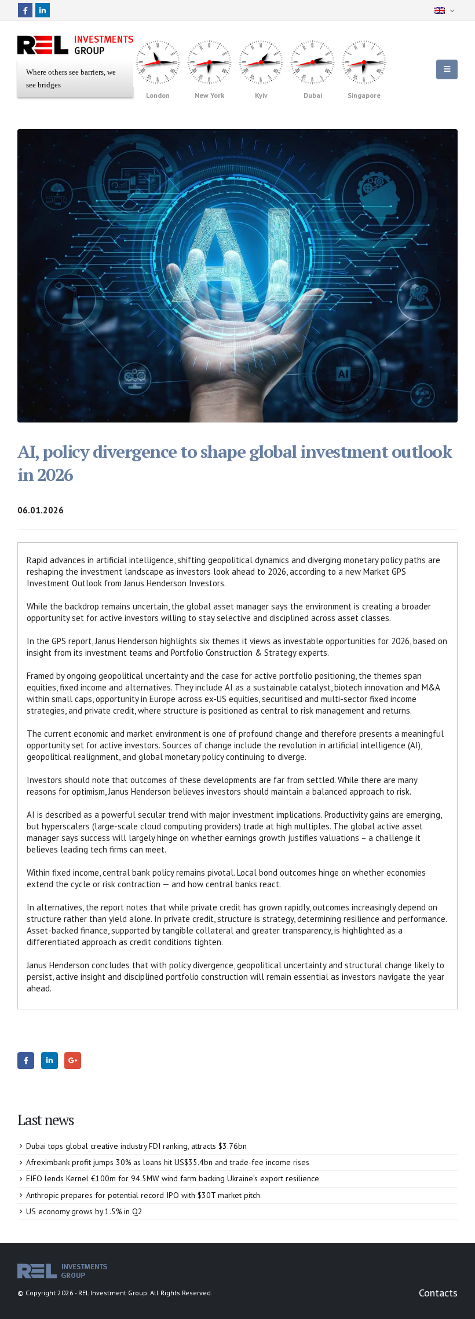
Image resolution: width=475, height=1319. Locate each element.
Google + (72, 1060)
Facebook (25, 1060)
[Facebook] (25, 10)
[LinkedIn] (42, 10)
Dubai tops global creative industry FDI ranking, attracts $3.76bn (136, 1146)
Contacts (438, 1292)
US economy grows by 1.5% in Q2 (84, 1211)
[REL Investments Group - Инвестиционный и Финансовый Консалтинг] (75, 44)
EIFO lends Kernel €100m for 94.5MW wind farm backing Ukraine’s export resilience (172, 1178)
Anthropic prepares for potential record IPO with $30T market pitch (143, 1195)
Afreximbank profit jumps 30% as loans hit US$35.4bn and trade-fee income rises (167, 1162)
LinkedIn (49, 1060)
